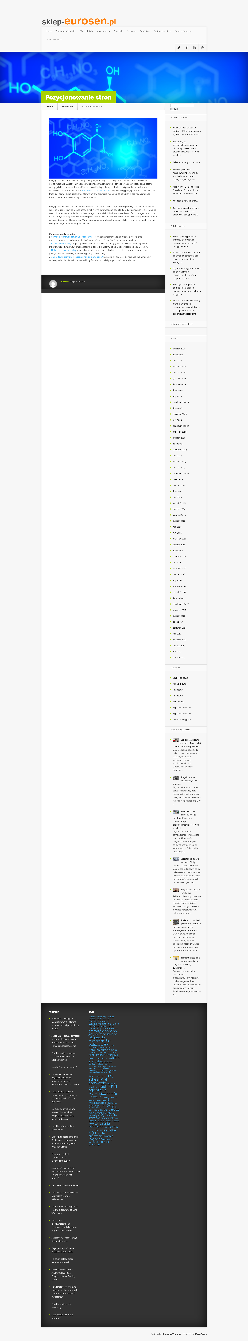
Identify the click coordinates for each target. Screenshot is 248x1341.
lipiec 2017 (178, 622)
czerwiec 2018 (180, 556)
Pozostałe (118, 31)
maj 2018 (177, 562)
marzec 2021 (179, 485)
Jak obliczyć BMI (100, 1043)
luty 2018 (177, 580)
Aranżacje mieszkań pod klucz (101, 1017)
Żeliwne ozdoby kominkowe (186, 162)
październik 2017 (181, 604)
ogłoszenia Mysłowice (97, 1092)
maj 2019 (177, 527)
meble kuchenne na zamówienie (100, 1069)
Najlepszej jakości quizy (63, 250)
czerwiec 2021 (179, 479)
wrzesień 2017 (179, 610)
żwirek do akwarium (99, 1143)
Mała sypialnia (103, 31)
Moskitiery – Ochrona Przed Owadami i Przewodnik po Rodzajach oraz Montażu (186, 190)
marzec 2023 (179, 467)
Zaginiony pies (97, 1133)
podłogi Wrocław (95, 1100)
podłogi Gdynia (109, 1097)
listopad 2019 (179, 515)
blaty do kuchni (110, 1023)
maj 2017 (177, 634)
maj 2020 (177, 497)
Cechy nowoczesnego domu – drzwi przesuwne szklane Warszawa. (65, 1209)
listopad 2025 (179, 384)
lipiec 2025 (178, 390)
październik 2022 (181, 473)
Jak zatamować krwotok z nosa (101, 1046)
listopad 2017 (179, 598)
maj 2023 (177, 455)
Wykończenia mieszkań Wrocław (103, 1125)
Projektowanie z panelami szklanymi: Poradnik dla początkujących (64, 1056)
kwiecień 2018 (179, 568)
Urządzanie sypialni (54, 39)
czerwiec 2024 (180, 414)
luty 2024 (177, 420)
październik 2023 (181, 426)
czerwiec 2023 (180, 449)
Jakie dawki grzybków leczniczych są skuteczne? (77, 257)
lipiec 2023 (178, 444)
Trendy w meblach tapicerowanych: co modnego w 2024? (61, 1157)
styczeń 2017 (179, 657)
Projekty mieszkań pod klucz (101, 1101)
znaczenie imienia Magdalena (101, 1137)
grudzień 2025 (179, 378)
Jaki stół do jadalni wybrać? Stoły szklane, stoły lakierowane (186, 862)
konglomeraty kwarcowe (103, 1054)
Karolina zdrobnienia (103, 1050)
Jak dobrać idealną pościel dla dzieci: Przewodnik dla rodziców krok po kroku (187, 743)
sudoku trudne (96, 1112)
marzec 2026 (179, 372)
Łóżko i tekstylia (86, 31)
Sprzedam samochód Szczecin (102, 1106)
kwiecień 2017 (179, 639)
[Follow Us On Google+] (202, 48)
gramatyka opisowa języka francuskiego (103, 1032)
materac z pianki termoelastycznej (99, 1065)
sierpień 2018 (179, 544)
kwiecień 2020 (179, 503)
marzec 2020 (179, 509)
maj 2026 (177, 360)
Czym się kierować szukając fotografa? (71, 237)
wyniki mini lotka (102, 1130)
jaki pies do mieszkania (97, 1039)
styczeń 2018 (179, 586)
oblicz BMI (109, 1087)
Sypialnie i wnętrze (162, 31)
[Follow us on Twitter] (179, 48)
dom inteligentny (110, 1028)
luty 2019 (177, 533)
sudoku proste (110, 1109)
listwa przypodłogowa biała (100, 1058)
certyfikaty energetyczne (99, 1026)
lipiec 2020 (178, 491)
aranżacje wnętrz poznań (99, 1019)
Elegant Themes (172, 1334)
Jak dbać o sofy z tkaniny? (185, 201)
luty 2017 (177, 651)
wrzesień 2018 (179, 539)
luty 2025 (177, 396)
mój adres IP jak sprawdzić (101, 1079)
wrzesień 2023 (180, 432)
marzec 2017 (179, 645)
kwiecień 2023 (179, 461)
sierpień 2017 (179, 616)
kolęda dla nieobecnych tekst (103, 1052)
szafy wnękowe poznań (104, 1119)
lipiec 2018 (178, 550)
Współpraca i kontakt (65, 31)
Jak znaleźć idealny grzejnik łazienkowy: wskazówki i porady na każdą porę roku (186, 211)
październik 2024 (181, 402)
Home (49, 31)
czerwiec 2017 (179, 628)
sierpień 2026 (179, 349)
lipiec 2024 (178, 408)
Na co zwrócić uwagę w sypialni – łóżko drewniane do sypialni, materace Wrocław (187, 131)
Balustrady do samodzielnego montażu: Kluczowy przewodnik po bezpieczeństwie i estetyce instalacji (186, 148)
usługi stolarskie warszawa (108, 1121)
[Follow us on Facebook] (187, 48)
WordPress (201, 1334)
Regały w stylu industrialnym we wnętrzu (185, 780)
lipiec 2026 (178, 354)
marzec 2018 (179, 574)
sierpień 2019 (179, 521)
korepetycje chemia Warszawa (96, 190)
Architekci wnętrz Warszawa (99, 1022)
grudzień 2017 (179, 592)
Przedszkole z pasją (61, 243)
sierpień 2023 (179, 438)
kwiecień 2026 (179, 366)
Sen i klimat (145, 31)
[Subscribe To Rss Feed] (195, 48)
